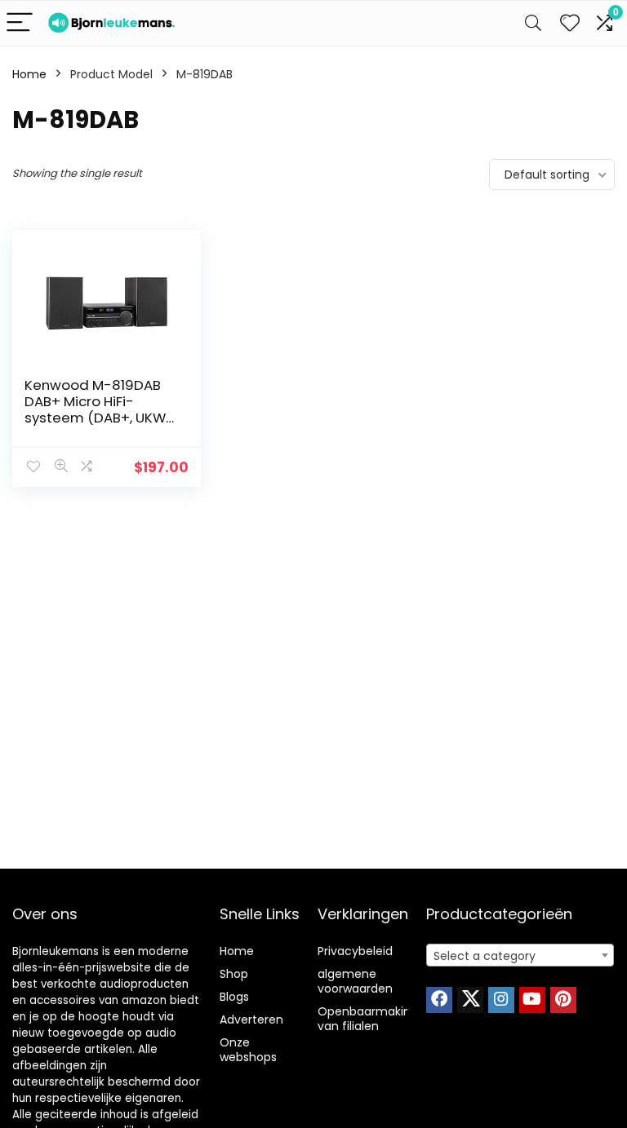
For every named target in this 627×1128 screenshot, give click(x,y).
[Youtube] (532, 1000)
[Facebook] (439, 1000)
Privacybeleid (355, 951)
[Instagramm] (501, 1000)
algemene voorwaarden (355, 981)
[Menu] (19, 23)
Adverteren (251, 1019)
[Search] (533, 23)
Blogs (234, 997)
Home (29, 74)
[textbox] (520, 955)
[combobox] (520, 955)
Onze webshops (248, 1049)
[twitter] (470, 1000)
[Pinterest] (563, 1000)
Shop (234, 974)
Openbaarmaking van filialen (368, 1018)
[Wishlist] (570, 23)
